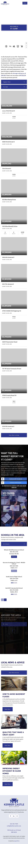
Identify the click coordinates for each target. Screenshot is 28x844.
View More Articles (14, 672)
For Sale (5, 87)
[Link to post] (14, 683)
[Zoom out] (26, 45)
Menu (25, 3)
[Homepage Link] (5, 3)
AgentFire (16, 841)
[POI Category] (6, 46)
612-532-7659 (14, 824)
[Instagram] (17, 816)
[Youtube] (14, 816)
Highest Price (6, 82)
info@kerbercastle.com (14, 826)
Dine (6, 624)
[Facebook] (10, 816)
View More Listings (14, 435)
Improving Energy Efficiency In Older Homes (12, 771)
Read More (7, 709)
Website (14, 556)
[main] (14, 400)
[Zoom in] (26, 43)
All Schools (6, 544)
